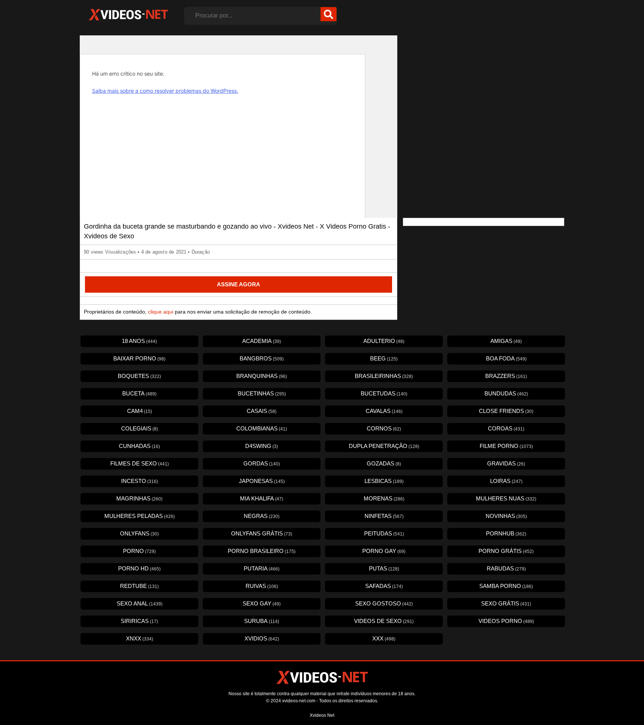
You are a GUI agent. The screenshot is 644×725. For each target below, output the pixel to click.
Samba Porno (506, 586)
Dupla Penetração (384, 446)
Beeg (384, 358)
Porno (139, 551)
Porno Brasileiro (262, 551)
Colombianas (261, 428)
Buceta (139, 393)
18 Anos (139, 341)
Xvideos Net (322, 715)
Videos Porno (506, 621)
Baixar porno (139, 358)
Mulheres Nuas (506, 498)
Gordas (261, 463)
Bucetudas (384, 393)
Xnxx (139, 638)
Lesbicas (384, 481)
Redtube (139, 586)
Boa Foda (506, 358)
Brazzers (506, 376)
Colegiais (139, 428)
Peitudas (384, 533)
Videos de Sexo (384, 621)
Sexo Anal (139, 603)
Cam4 (139, 411)
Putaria (262, 568)
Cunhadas (139, 446)
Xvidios (261, 638)
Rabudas (506, 568)
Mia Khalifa (261, 498)
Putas (384, 568)
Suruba (261, 621)
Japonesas (262, 481)
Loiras (506, 481)
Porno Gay (383, 551)
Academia (261, 341)
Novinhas (506, 516)
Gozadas (384, 463)
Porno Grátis (506, 551)
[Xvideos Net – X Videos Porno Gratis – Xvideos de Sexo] (128, 15)
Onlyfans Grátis (261, 533)
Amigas (506, 341)
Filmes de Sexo (139, 463)
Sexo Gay (262, 603)
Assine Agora (238, 284)
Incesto (139, 481)
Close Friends (506, 411)
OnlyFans (139, 533)
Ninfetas (384, 516)
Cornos (384, 428)
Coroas (506, 428)
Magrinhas (139, 498)
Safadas (384, 586)
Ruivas (262, 586)
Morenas (384, 498)
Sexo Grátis (506, 603)
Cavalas (384, 411)
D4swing (261, 446)
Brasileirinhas (384, 376)
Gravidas (506, 463)
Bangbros (262, 358)
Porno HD (139, 568)
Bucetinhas (262, 393)
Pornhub (506, 533)
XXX (383, 638)
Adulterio (383, 341)
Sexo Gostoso (384, 603)
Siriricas (139, 621)
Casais (262, 411)
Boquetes (139, 376)
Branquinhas (261, 376)
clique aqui (160, 312)
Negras (262, 516)
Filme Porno (506, 446)
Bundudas (506, 393)
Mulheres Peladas (139, 516)
